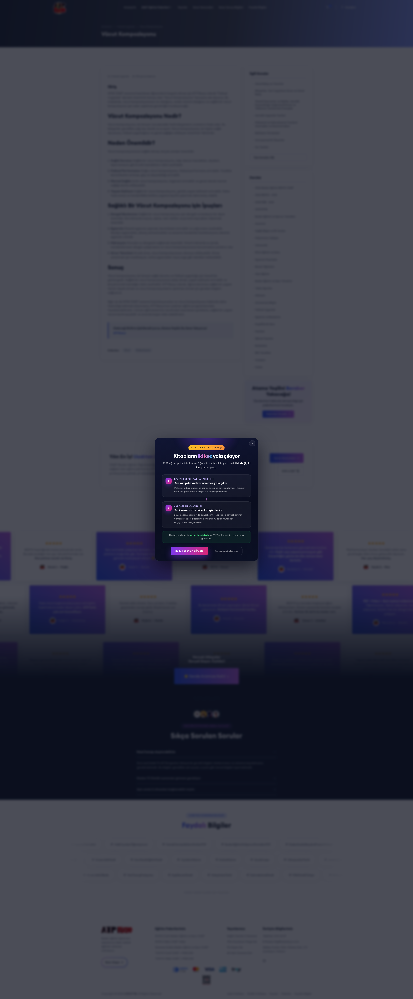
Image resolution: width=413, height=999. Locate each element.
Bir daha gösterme (226, 551)
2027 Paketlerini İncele (189, 550)
